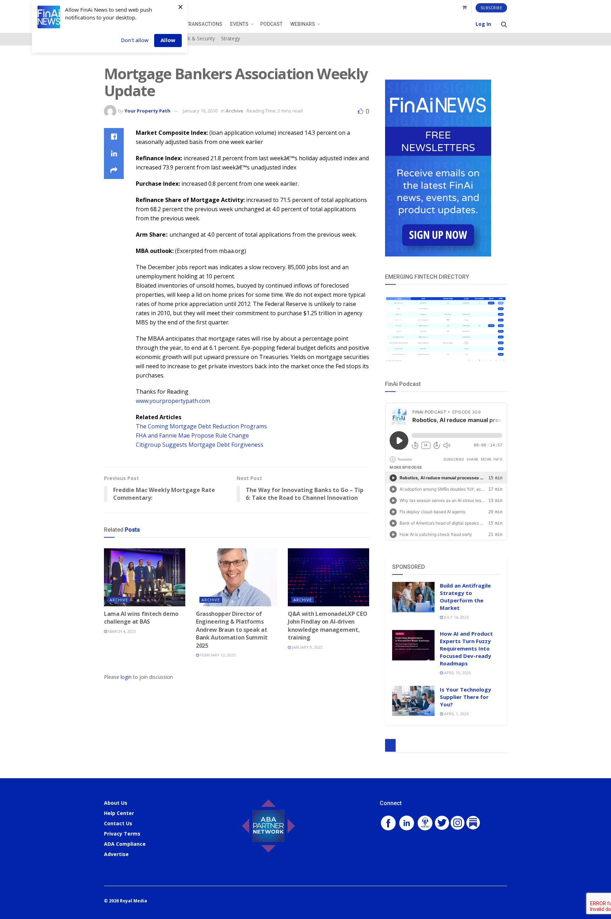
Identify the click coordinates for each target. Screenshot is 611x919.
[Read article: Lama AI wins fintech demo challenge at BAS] (144, 577)
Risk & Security (198, 38)
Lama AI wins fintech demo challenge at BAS (141, 617)
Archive (234, 111)
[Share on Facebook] (114, 136)
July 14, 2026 (456, 617)
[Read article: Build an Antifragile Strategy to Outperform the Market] (413, 597)
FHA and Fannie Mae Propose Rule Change (192, 435)
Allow (168, 40)
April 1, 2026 (456, 713)
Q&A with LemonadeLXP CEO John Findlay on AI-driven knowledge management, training (327, 625)
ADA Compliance (125, 843)
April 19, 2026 (457, 672)
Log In (483, 24)
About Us (115, 802)
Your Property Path (147, 111)
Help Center (119, 813)
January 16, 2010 (200, 111)
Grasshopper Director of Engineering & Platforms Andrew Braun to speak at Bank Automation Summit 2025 (232, 629)
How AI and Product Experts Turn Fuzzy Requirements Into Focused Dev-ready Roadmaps (466, 648)
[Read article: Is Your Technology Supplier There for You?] (413, 701)
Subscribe (491, 7)
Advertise (116, 854)
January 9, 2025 (306, 647)
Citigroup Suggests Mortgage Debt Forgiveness (199, 445)
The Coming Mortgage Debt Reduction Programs (201, 426)
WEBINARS (302, 24)
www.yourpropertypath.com (173, 401)
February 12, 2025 (217, 655)
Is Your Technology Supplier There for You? (465, 697)
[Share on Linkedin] (114, 153)
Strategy (230, 38)
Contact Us (118, 823)
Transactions (204, 24)
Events (239, 24)
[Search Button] (504, 24)
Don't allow (135, 40)
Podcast (271, 24)
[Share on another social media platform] (114, 170)
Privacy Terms (122, 833)
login (126, 677)
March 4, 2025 (121, 631)
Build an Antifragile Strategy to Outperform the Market (465, 596)
